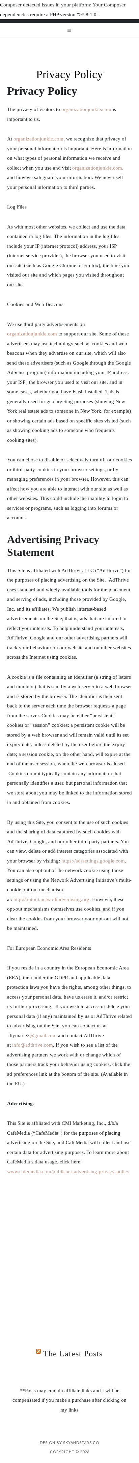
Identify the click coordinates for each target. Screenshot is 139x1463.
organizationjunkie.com (86, 109)
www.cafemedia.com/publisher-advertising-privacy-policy (68, 1171)
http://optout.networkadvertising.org (51, 899)
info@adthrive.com (32, 1045)
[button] (69, 30)
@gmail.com (43, 1035)
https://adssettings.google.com (93, 861)
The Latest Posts (73, 1353)
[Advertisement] (69, 1256)
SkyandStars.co (81, 1442)
